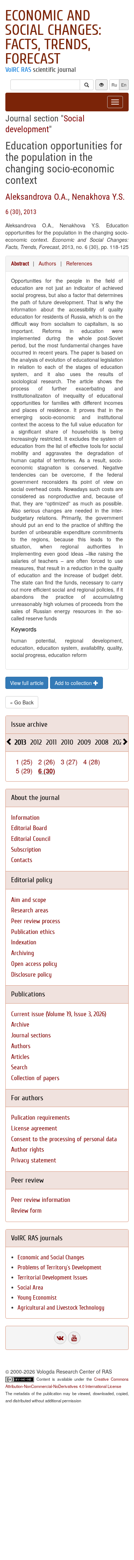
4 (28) (91, 761)
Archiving (22, 953)
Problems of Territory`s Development (59, 1267)
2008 (102, 742)
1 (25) (24, 761)
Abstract (20, 263)
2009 (84, 742)
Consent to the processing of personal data (64, 1139)
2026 (119, 742)
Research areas (29, 910)
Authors (47, 263)
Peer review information (40, 1200)
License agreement (34, 1128)
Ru (114, 85)
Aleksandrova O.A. (36, 197)
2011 (51, 742)
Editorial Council (30, 839)
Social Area (30, 1287)
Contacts (21, 860)
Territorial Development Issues (53, 1277)
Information (25, 817)
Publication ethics (33, 932)
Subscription (26, 849)
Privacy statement (33, 1160)
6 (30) (46, 771)
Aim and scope (28, 900)
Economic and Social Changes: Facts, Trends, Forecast (53, 37)
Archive (20, 1024)
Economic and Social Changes (51, 1257)
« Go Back (22, 702)
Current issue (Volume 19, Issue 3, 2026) (58, 1014)
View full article (27, 682)
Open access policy (34, 964)
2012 (36, 742)
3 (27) (69, 761)
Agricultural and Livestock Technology (61, 1307)
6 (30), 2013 (20, 212)
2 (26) (46, 761)
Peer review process (35, 921)
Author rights (27, 1149)
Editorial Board (29, 828)
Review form (26, 1210)
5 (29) (24, 770)
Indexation (23, 942)
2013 (20, 742)
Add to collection (74, 682)
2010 (67, 742)
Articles (20, 1057)
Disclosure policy (31, 974)
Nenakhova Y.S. (98, 197)
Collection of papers (35, 1078)
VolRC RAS (18, 70)
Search (19, 1067)
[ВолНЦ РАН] (60, 1338)
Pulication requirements (40, 1117)
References (79, 263)
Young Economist (37, 1297)
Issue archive (29, 724)
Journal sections (31, 1035)
